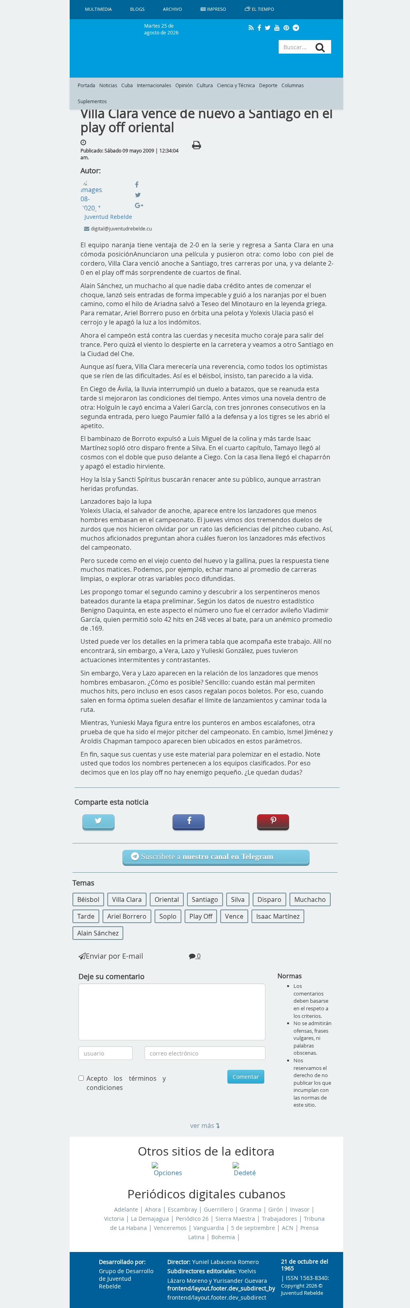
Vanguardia (208, 1228)
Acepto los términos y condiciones (126, 1083)
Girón (275, 1209)
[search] (320, 47)
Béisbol (88, 899)
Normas (289, 975)
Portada (86, 85)
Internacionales (154, 85)
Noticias (108, 85)
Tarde (85, 916)
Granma (250, 1209)
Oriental (167, 899)
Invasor (300, 1209)
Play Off (200, 916)
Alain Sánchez (98, 933)
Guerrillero (218, 1209)
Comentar (246, 1076)
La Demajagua (150, 1218)
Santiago (205, 899)
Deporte (268, 85)
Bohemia (223, 1237)
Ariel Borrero (127, 916)
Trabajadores (279, 1218)
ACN (287, 1228)
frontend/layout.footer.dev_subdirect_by (217, 1288)
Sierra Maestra (235, 1218)
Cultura (205, 85)
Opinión (184, 85)
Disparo (269, 899)
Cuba (127, 85)
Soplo (168, 916)
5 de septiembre (253, 1228)
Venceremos (170, 1228)
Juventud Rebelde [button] (108, 216)
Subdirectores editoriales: (202, 1271)
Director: (179, 1262)
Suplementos (92, 101)
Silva (238, 899)
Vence (234, 916)
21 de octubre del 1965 (304, 1265)
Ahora (153, 1209)
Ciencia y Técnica (236, 85)
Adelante (126, 1209)
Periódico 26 (192, 1218)
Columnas (292, 85)
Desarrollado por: (122, 1262)
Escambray (182, 1209)
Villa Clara (127, 899)
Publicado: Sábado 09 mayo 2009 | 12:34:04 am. (129, 153)
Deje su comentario (111, 976)
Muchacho (310, 899)
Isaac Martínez (277, 916)
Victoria (114, 1218)
